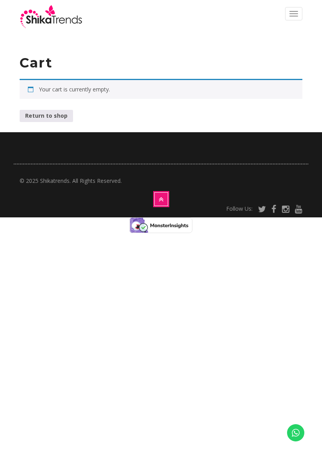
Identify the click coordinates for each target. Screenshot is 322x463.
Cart (36, 63)
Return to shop (46, 115)
